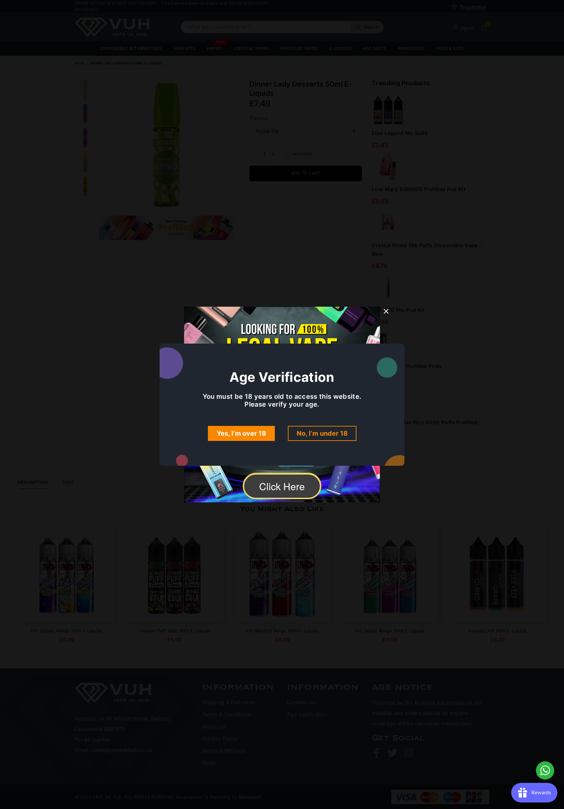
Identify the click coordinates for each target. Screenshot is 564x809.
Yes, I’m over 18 (241, 433)
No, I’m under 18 (322, 433)
